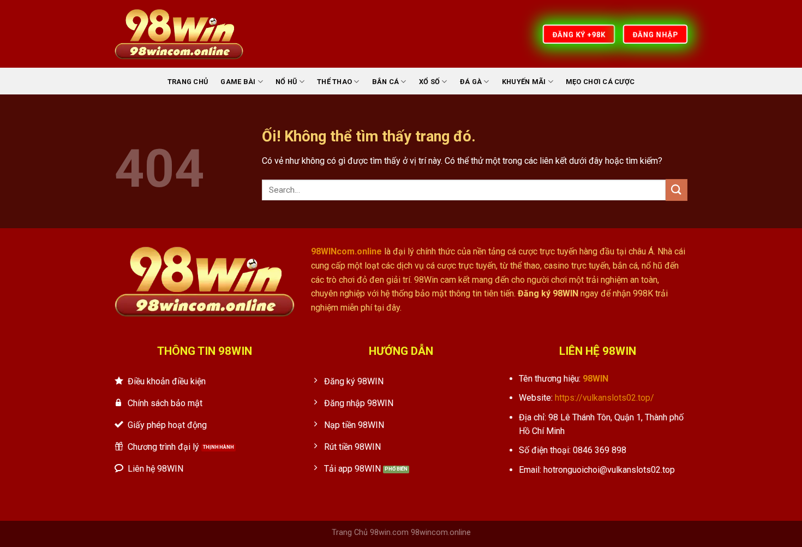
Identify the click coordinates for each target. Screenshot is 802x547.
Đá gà (471, 82)
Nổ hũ (286, 82)
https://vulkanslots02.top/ (604, 398)
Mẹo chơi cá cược (600, 82)
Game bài (237, 82)
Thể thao (334, 82)
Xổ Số (429, 82)
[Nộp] (676, 189)
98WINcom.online (346, 251)
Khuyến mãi (524, 82)
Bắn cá (385, 82)
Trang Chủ (187, 82)
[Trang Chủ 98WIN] (179, 34)
